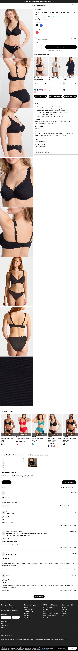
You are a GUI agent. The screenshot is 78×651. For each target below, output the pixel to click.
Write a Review (70, 482)
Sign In (2, 623)
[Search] (69, 5)
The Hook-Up (46, 617)
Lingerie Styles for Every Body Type (50, 613)
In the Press (64, 609)
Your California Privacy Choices (19, 639)
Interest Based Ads (39, 639)
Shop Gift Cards (27, 615)
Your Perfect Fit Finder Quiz (49, 607)
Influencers (64, 615)
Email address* (4, 614)
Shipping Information (28, 609)
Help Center (26, 607)
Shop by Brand (27, 617)
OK (72, 648)
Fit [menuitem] (10, 475)
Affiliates (64, 611)
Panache (38, 9)
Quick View (8, 434)
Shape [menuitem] (31, 475)
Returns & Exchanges (28, 611)
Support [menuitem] (5, 475)
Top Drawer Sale (39, 1)
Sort (62, 487)
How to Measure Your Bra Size (49, 615)
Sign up (16, 617)
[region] (32, 462)
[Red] (37, 33)
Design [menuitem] (25, 475)
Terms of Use (47, 639)
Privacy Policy (30, 639)
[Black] (37, 26)
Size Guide (74, 38)
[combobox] (56, 42)
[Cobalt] (41, 26)
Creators (64, 613)
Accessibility (62, 639)
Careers (64, 607)
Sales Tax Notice (54, 639)
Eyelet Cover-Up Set (54, 78)
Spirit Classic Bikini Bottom (38, 78)
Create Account (4, 625)
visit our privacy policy (44, 649)
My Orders (3, 627)
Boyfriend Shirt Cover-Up (68, 78)
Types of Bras (46, 611)
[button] (1, 5)
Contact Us (26, 613)
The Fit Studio (46, 609)
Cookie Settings (61, 648)
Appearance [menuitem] (17, 475)
